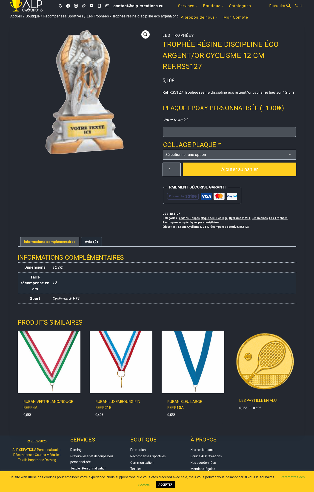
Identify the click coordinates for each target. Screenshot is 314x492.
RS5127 (244, 226)
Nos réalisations (202, 450)
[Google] (60, 6)
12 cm (182, 226)
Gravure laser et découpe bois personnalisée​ (91, 459)
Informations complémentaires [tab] (50, 242)
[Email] (107, 6)
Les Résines (260, 218)
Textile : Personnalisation (88, 468)
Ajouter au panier (239, 169)
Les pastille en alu (258, 400)
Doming (76, 450)
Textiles (136, 469)
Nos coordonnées (203, 462)
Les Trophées (178, 35)
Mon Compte (235, 17)
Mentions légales (203, 469)
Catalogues (240, 5)
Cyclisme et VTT (239, 218)
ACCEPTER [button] (165, 484)
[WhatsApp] (84, 6)
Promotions (138, 450)
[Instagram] (76, 6)
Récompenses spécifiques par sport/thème (191, 222)
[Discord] (91, 6)
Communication (142, 462)
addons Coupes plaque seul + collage (203, 218)
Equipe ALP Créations (206, 456)
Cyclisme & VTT (197, 226)
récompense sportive (223, 226)
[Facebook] (68, 6)
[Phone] (99, 6)
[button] (145, 34)
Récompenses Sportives (148, 456)
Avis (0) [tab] (91, 242)
